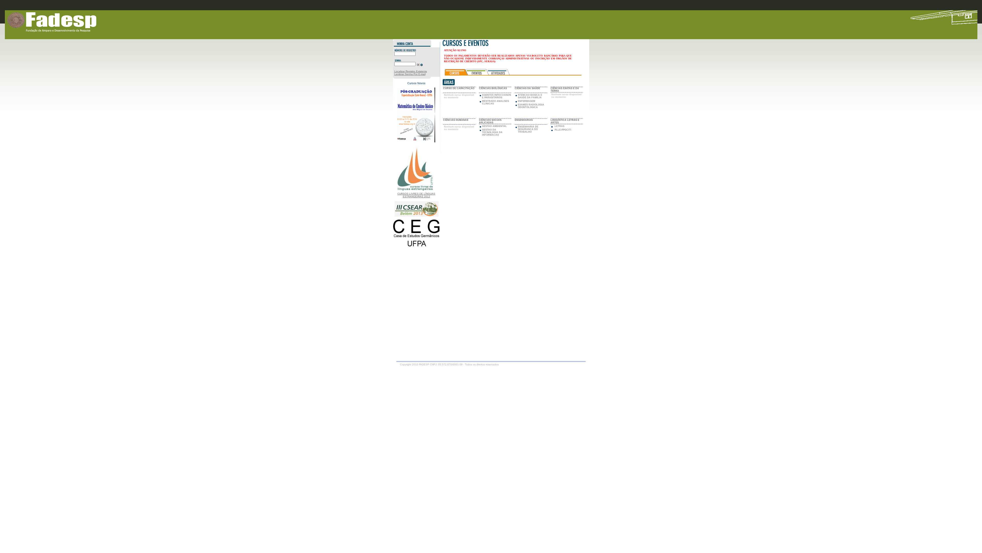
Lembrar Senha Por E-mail (410, 74)
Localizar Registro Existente (410, 71)
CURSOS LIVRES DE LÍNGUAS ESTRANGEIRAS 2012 (416, 195)
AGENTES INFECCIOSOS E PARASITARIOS (496, 96)
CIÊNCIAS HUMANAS (455, 120)
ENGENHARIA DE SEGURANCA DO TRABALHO (528, 129)
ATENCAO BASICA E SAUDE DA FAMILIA (530, 96)
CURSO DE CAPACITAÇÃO (458, 88)
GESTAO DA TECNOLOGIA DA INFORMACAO (492, 132)
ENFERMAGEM (526, 101)
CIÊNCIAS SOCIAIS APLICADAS (490, 121)
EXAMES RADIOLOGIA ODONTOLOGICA (531, 106)
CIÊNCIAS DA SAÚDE (527, 88)
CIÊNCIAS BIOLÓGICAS (493, 88)
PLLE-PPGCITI (563, 130)
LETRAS (559, 126)
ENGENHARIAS (524, 120)
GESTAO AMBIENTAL (494, 126)
